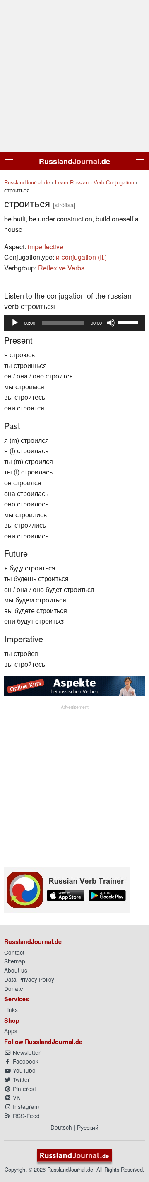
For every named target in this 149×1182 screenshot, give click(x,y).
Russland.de (74, 161)
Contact (14, 952)
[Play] (15, 323)
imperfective (45, 246)
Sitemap (14, 961)
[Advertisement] (74, 76)
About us (15, 970)
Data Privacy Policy (29, 979)
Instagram (25, 1106)
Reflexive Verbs (61, 268)
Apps (10, 1031)
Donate (13, 988)
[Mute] (111, 323)
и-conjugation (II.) (81, 257)
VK (15, 1097)
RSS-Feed (25, 1115)
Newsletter (26, 1052)
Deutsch (61, 1127)
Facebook (24, 1061)
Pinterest (23, 1088)
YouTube (23, 1070)
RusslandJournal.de (27, 182)
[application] (74, 323)
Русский (88, 1127)
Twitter (20, 1079)
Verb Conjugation (114, 182)
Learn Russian (72, 182)
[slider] (129, 322)
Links (11, 1009)
